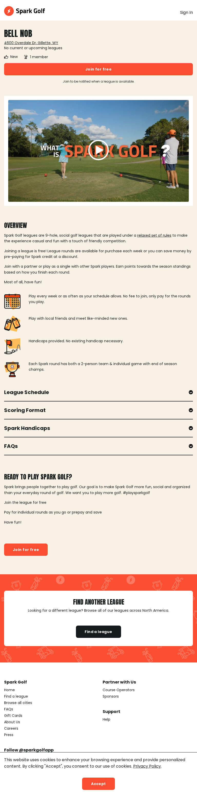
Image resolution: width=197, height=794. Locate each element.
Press (8, 734)
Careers (11, 728)
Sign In (186, 12)
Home (9, 689)
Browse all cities (18, 702)
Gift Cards (13, 715)
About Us (12, 722)
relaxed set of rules (154, 235)
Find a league (98, 631)
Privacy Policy (147, 766)
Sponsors (111, 696)
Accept (98, 783)
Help (106, 719)
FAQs (8, 709)
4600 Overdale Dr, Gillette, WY (31, 42)
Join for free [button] (98, 69)
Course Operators (119, 689)
